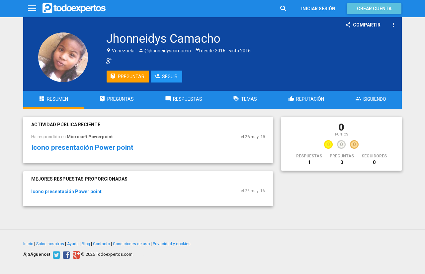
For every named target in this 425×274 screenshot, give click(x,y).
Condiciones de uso (131, 244)
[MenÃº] (32, 8)
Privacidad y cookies (172, 244)
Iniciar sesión (318, 8)
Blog (86, 244)
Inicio (28, 244)
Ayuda (73, 244)
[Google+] (75, 254)
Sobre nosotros (50, 244)
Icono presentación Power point (82, 147)
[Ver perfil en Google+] (107, 60)
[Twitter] (55, 254)
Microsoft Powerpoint (90, 136)
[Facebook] (65, 254)
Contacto (101, 244)
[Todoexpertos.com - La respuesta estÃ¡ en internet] (74, 8)
